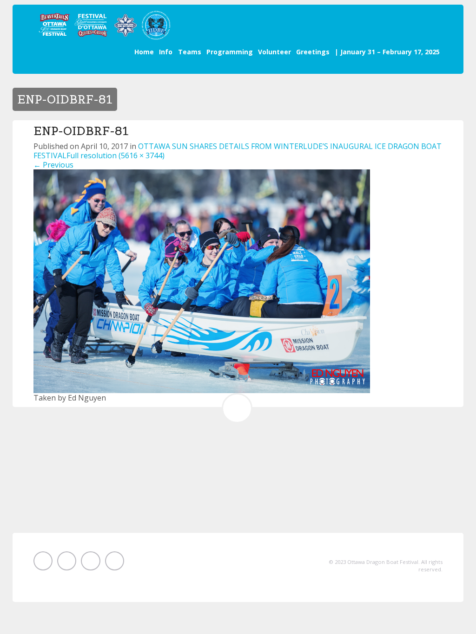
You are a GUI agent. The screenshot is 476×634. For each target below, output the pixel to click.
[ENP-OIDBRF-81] (201, 280)
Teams (189, 51)
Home (144, 51)
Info (165, 51)
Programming (229, 51)
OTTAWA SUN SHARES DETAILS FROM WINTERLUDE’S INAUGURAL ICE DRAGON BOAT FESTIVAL (237, 151)
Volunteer (274, 51)
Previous (53, 165)
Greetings (313, 51)
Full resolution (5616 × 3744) (115, 155)
